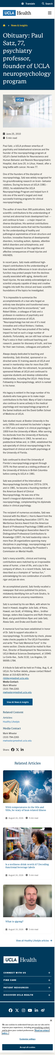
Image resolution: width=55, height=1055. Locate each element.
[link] (13, 750)
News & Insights (19, 25)
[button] (28, 3)
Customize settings (27, 1039)
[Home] (4, 25)
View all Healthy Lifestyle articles (32, 940)
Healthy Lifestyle (11, 721)
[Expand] (49, 972)
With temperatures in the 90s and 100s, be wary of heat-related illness (25, 809)
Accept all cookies (27, 1047)
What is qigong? (14, 921)
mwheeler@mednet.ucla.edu (17, 692)
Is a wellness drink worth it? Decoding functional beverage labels (27, 866)
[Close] (51, 1020)
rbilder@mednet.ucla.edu (16, 678)
